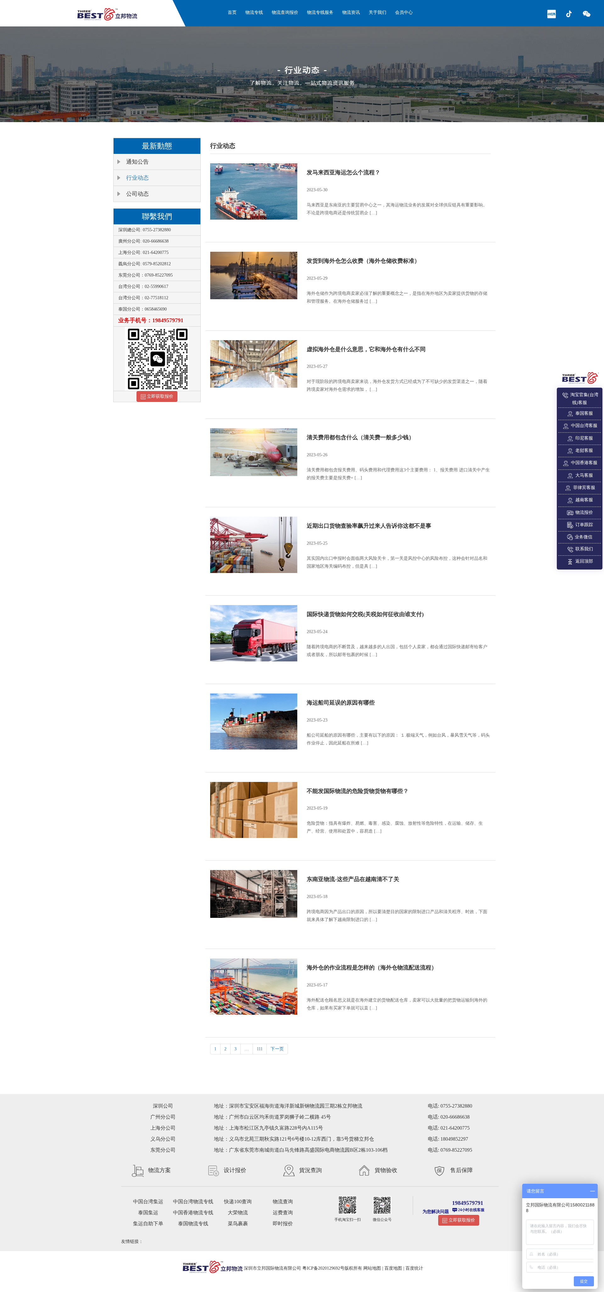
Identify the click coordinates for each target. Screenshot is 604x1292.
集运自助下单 (148, 1223)
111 (260, 1049)
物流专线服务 (320, 12)
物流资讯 (351, 12)
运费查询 (283, 1212)
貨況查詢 (310, 1170)
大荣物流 (238, 1212)
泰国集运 (148, 1212)
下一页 (277, 1049)
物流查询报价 (285, 12)
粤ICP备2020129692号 (323, 1268)
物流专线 (254, 12)
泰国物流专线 (193, 1223)
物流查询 (283, 1201)
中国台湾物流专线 (193, 1201)
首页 (232, 12)
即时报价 (283, 1223)
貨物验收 (386, 1170)
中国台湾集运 (148, 1201)
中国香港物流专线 (193, 1212)
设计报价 (235, 1170)
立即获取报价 (159, 396)
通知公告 (137, 162)
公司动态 (137, 194)
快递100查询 (238, 1201)
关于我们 (377, 12)
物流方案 (159, 1170)
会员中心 (404, 12)
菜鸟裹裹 (238, 1223)
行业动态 (137, 178)
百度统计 (414, 1268)
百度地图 (393, 1268)
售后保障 (461, 1170)
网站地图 (372, 1268)
